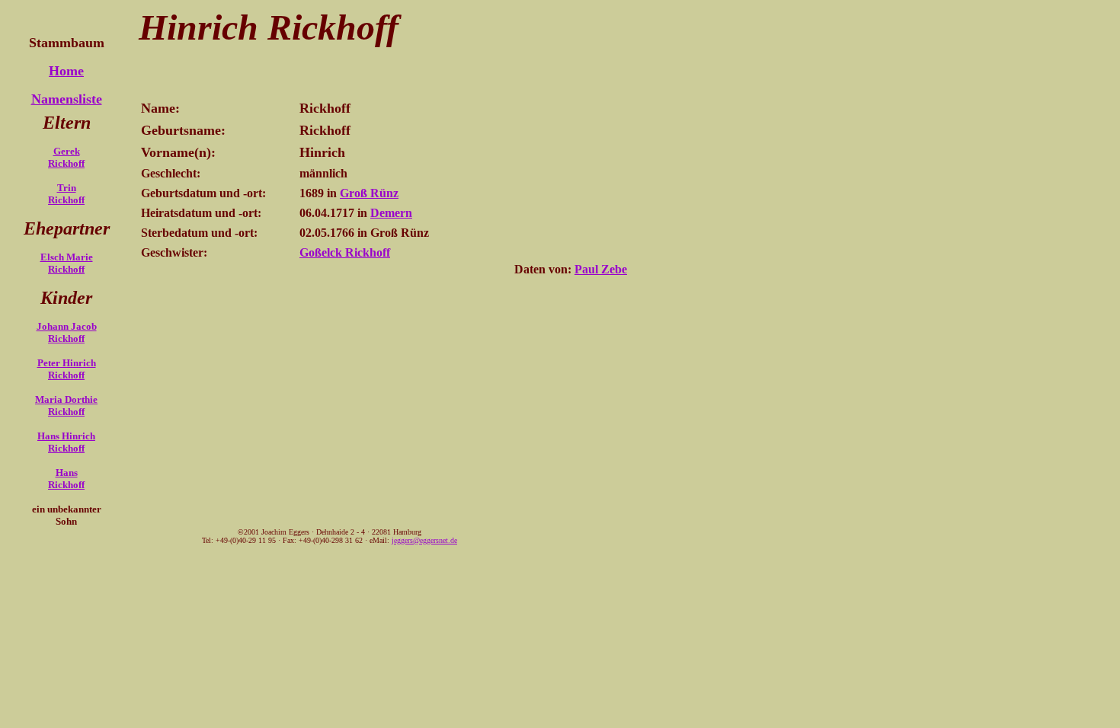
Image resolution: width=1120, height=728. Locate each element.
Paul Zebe (600, 269)
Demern (391, 212)
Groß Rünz (369, 193)
